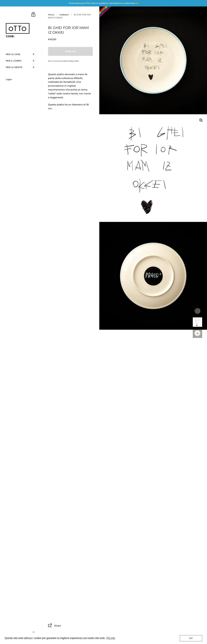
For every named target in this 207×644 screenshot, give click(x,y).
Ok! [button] (191, 638)
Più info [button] (110, 638)
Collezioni (64, 14)
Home (51, 14)
